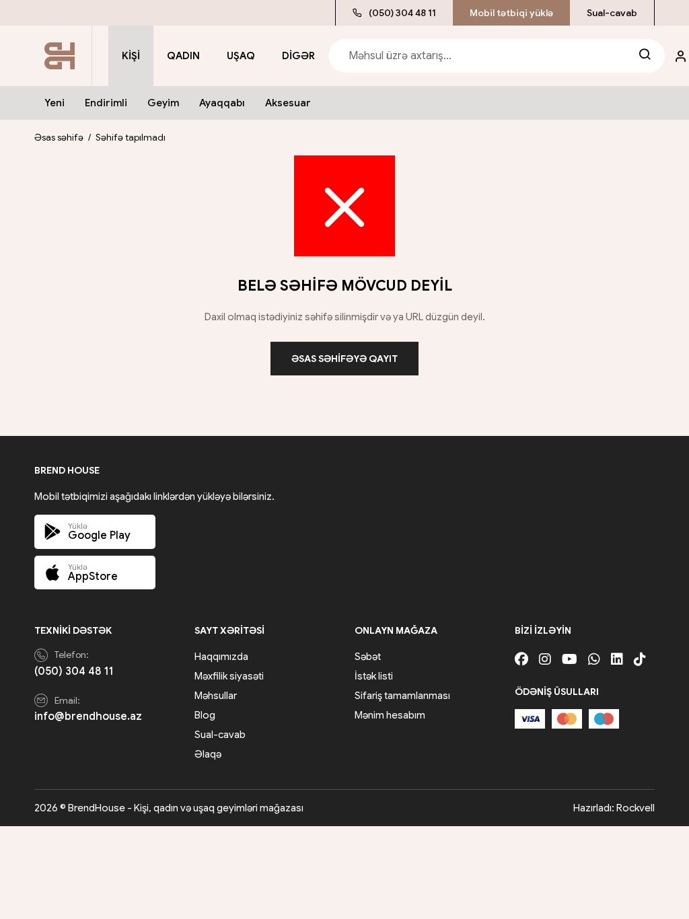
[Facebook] (521, 659)
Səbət (368, 657)
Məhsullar (215, 696)
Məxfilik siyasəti (229, 676)
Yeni (54, 103)
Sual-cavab (612, 13)
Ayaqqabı (222, 103)
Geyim (163, 103)
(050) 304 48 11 (402, 13)
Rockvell (635, 808)
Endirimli (106, 103)
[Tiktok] (640, 659)
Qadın (183, 56)
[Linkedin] (617, 659)
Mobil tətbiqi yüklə (511, 13)
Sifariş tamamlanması (402, 696)
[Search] (644, 56)
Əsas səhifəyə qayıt (344, 359)
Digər (298, 56)
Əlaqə (207, 754)
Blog (204, 715)
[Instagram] (545, 659)
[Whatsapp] (594, 659)
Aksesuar (288, 103)
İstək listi (374, 676)
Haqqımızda (221, 657)
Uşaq (241, 56)
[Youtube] (569, 659)
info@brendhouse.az (88, 716)
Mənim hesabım (390, 715)
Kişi (131, 56)
